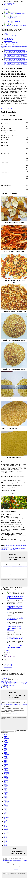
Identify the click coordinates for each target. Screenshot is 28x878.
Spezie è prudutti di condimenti (11, 35)
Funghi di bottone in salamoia (8, 682)
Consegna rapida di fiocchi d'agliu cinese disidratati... (15, 597)
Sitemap (2, 681)
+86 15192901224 (8, 4)
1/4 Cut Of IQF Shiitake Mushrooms (14, 684)
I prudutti (6, 34)
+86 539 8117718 (8, 665)
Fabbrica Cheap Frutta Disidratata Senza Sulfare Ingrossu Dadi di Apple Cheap (13, 549)
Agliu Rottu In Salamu (8, 683)
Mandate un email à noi (6, 108)
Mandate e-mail (4, 687)
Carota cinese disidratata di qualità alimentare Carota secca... (15, 608)
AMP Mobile (8, 681)
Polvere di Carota (18, 683)
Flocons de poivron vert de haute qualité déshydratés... (15, 637)
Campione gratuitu (5, 678)
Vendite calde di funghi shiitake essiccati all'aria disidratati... (14, 628)
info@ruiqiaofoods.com (9, 3)
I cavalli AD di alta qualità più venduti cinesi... (15, 618)
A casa (5, 33)
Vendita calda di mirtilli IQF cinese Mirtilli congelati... (15, 646)
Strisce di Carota (19, 682)
